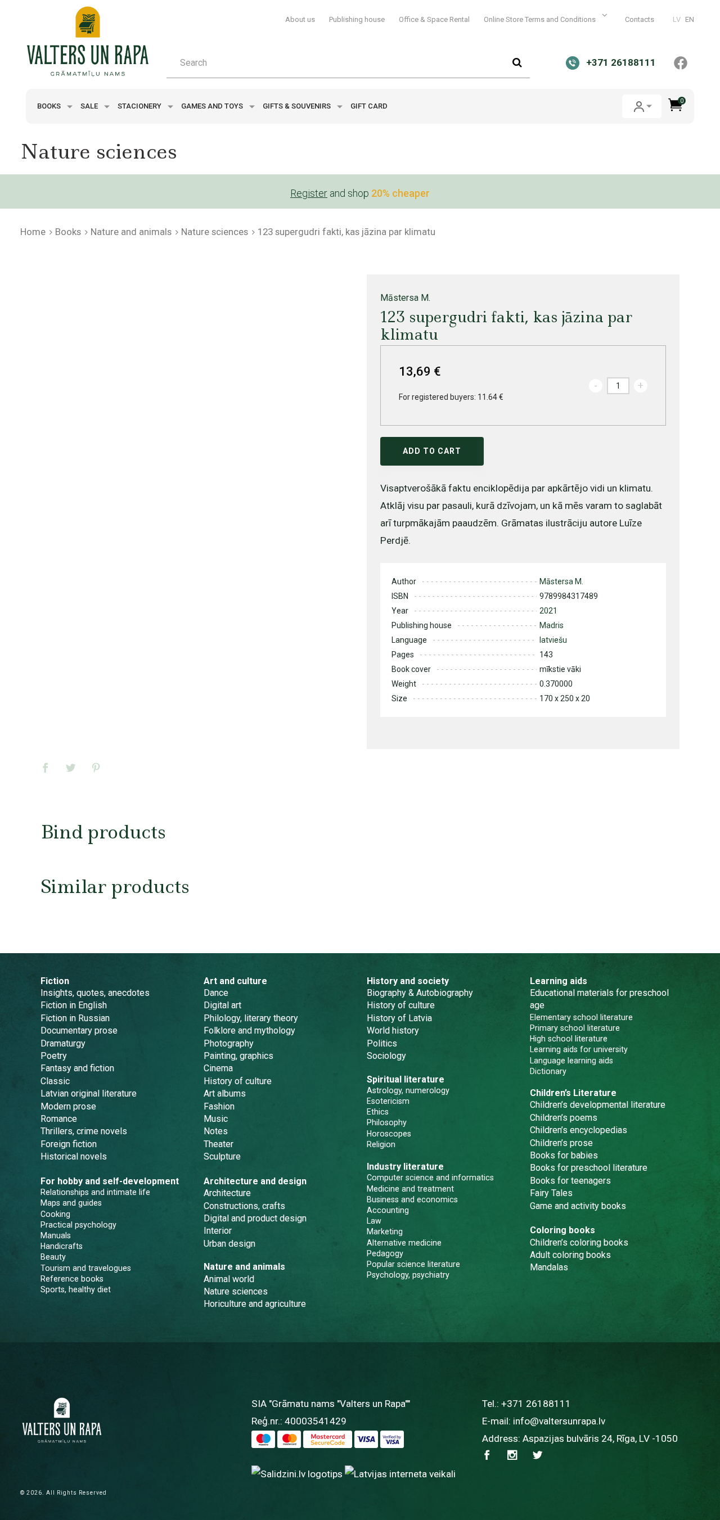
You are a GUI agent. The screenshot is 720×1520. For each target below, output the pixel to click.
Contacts (639, 19)
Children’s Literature (573, 1093)
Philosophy (387, 1122)
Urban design (229, 1243)
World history (393, 1030)
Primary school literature (575, 1027)
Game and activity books (578, 1206)
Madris (551, 625)
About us (300, 19)
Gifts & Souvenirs (297, 106)
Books (49, 106)
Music (216, 1118)
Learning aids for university (579, 1049)
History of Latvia (399, 1018)
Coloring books (562, 1230)
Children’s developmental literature (597, 1104)
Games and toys (213, 106)
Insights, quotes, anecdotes (95, 992)
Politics (382, 1043)
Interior (218, 1230)
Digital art (222, 1005)
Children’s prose (561, 1143)
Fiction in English (73, 1005)
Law (374, 1220)
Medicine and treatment (410, 1188)
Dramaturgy (63, 1043)
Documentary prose (79, 1030)
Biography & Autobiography (420, 992)
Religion (381, 1144)
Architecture (227, 1193)
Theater (218, 1144)
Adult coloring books (570, 1255)
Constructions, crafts (244, 1206)
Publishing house (357, 19)
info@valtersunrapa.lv (559, 1421)
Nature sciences (214, 231)
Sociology (386, 1055)
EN (689, 19)
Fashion (219, 1106)
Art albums (225, 1093)
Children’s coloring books (579, 1242)
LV (677, 19)
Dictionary (548, 1071)
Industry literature (405, 1166)
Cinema (218, 1068)
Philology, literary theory (251, 1018)
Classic (55, 1081)
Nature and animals (131, 231)
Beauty (53, 1256)
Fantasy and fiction (77, 1068)
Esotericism (388, 1101)
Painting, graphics (238, 1055)
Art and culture (235, 981)
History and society (408, 981)
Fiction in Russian (75, 1018)
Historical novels (73, 1156)
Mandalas (549, 1267)
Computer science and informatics (430, 1177)
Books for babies (564, 1155)
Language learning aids (571, 1060)
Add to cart (432, 450)
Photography (229, 1043)
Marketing (385, 1231)
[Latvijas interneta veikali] (400, 1474)
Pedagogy (385, 1253)
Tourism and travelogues (85, 1268)
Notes (216, 1131)
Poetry (53, 1055)
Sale (90, 106)
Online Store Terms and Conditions (540, 19)
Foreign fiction (68, 1144)
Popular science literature (413, 1264)
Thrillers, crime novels (83, 1131)
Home (33, 231)
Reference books (72, 1278)
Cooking (55, 1214)
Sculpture (222, 1156)
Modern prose (68, 1106)
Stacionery (140, 106)
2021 (548, 610)
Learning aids (558, 981)
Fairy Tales (551, 1193)
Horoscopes (389, 1133)
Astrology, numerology (408, 1090)
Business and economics (412, 1199)
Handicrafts (61, 1246)
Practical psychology (78, 1224)
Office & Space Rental (434, 19)
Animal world (229, 1279)
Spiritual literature (405, 1079)
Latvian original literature (88, 1093)
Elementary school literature (581, 1017)
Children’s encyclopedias (578, 1130)
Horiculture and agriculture (255, 1303)
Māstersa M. (405, 297)
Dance (216, 992)
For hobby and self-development (109, 1181)
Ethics (378, 1111)
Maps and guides (71, 1202)
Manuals (55, 1235)
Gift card (369, 106)
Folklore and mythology (249, 1030)
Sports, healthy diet (75, 1289)
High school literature (569, 1038)
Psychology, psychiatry (408, 1274)
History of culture (238, 1081)
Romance (58, 1118)
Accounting (388, 1210)
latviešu (553, 639)
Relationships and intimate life (95, 1192)
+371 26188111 (536, 1403)
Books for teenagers (570, 1180)
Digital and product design (255, 1218)
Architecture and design (255, 1181)
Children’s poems (563, 1117)
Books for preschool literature (588, 1167)
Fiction (54, 981)
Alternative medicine (404, 1242)
